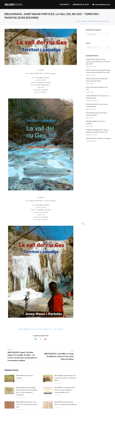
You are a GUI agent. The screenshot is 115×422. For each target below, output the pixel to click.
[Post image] (9, 378)
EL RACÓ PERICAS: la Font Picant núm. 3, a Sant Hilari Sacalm (98, 97)
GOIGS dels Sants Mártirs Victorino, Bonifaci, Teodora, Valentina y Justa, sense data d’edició (98, 62)
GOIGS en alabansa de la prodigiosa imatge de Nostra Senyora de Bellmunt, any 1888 (98, 71)
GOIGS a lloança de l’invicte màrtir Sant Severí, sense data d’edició (97, 80)
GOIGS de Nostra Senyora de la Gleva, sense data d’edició (96, 114)
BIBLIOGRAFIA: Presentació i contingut (24, 377)
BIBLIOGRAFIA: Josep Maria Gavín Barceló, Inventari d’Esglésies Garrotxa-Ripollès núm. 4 (65, 390)
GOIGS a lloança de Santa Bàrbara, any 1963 (97, 88)
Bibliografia (9, 30)
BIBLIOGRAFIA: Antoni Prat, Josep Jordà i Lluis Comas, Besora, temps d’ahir (26, 404)
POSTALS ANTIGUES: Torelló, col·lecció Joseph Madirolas (97, 105)
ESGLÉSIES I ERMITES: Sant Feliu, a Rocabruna (96, 122)
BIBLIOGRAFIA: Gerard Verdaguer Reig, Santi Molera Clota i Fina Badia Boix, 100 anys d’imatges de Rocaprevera (26, 391)
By (36, 329)
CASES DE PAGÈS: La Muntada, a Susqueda (98, 138)
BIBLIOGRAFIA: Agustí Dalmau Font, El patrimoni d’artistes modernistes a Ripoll (65, 378)
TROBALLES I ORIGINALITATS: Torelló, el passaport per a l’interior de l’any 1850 (97, 131)
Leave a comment (58, 329)
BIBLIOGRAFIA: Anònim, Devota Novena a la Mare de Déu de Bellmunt (66, 403)
